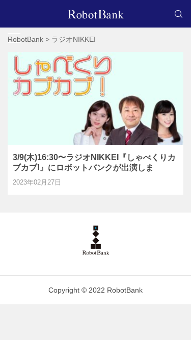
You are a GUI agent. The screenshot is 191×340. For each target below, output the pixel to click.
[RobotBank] (95, 14)
